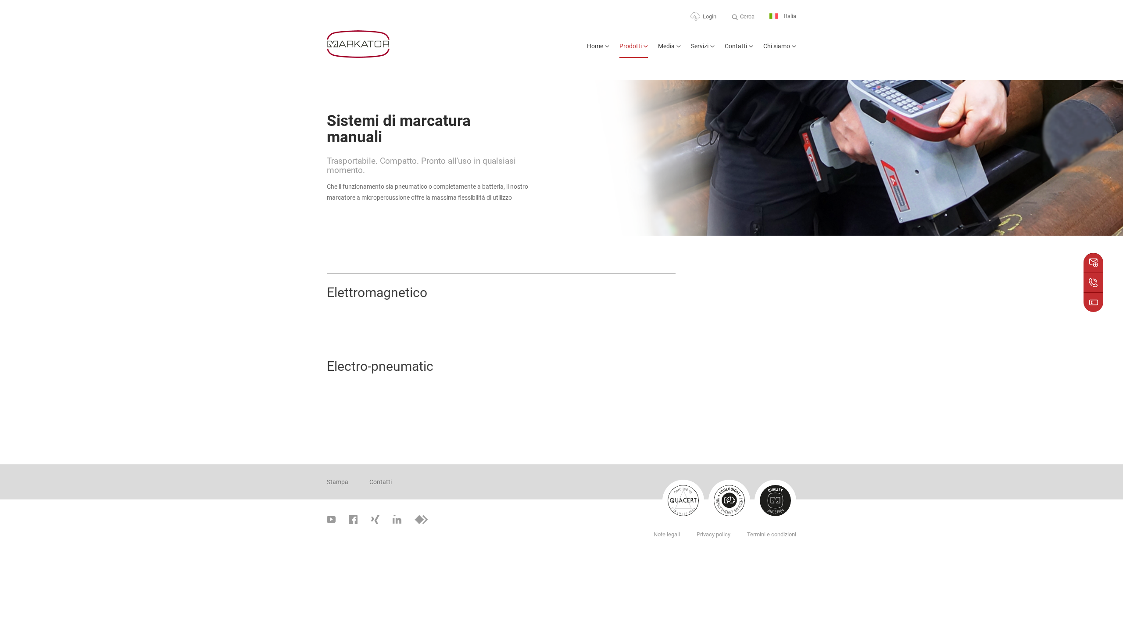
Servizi (699, 46)
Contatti (736, 46)
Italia (789, 16)
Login (709, 16)
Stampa (337, 481)
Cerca (747, 16)
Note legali (667, 534)
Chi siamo (776, 46)
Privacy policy (713, 534)
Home (595, 46)
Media (666, 46)
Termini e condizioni (771, 534)
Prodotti (630, 46)
